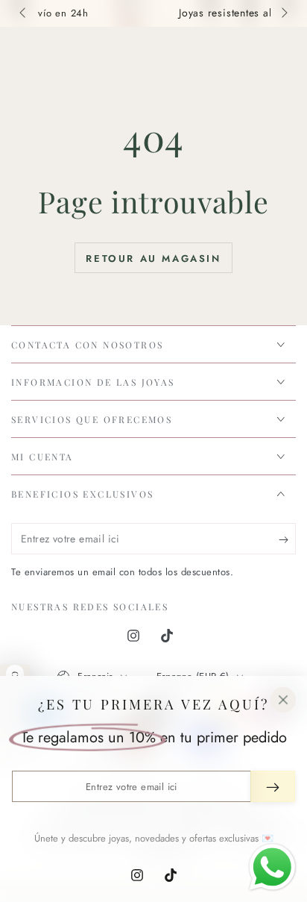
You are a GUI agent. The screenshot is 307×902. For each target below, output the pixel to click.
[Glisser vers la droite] (283, 13)
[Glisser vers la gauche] (24, 13)
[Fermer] (283, 699)
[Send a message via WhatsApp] (272, 867)
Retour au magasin (153, 258)
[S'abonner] (287, 539)
